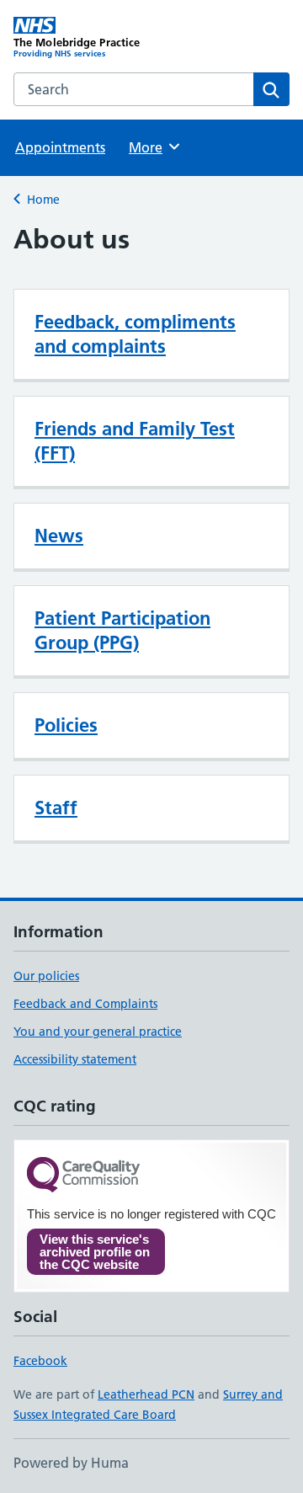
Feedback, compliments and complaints (135, 334)
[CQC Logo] (83, 1176)
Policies (66, 725)
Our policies (46, 976)
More (153, 147)
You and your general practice (97, 1031)
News (59, 535)
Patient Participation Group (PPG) (122, 630)
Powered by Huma (71, 1462)
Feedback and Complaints (85, 1003)
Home (43, 199)
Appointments (60, 147)
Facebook (40, 1360)
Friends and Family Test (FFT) (135, 441)
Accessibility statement (74, 1059)
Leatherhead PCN (146, 1394)
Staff (56, 807)
